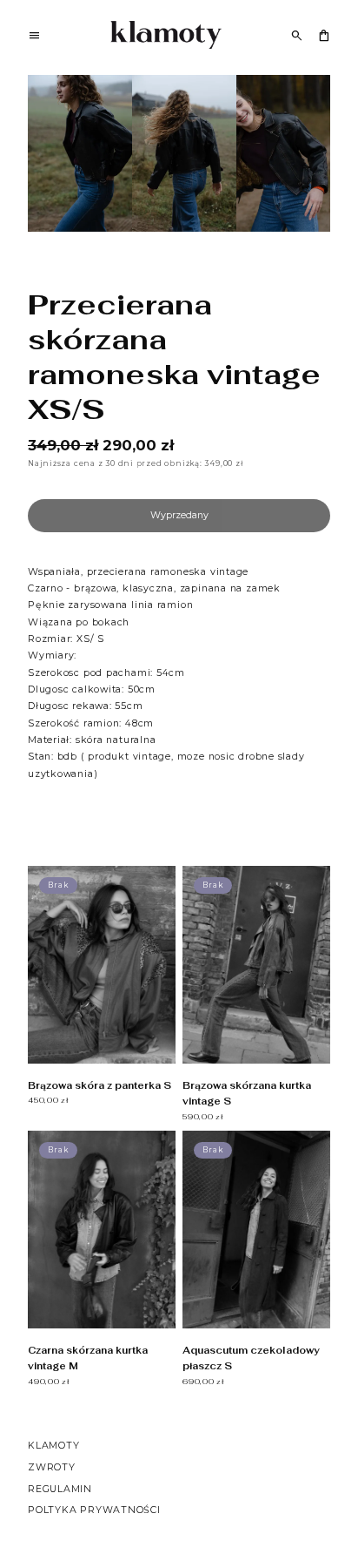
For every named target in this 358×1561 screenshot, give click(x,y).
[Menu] (34, 37)
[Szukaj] (296, 35)
